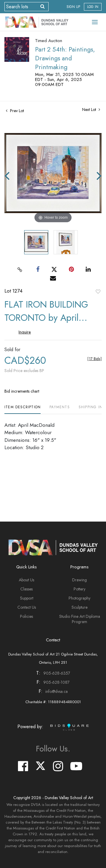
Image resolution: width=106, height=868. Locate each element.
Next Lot (89, 109)
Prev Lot (16, 111)
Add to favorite (98, 291)
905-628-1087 (56, 682)
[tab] (22, 409)
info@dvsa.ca (56, 691)
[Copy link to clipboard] (20, 269)
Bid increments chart (21, 391)
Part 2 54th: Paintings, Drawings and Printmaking (65, 58)
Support (26, 598)
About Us (26, 580)
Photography (79, 598)
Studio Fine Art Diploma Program (79, 619)
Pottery (79, 589)
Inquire (25, 332)
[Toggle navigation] (95, 22)
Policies (26, 616)
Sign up (73, 6)
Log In (92, 6)
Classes (26, 589)
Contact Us (26, 607)
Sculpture (79, 607)
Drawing (79, 580)
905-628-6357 (56, 673)
